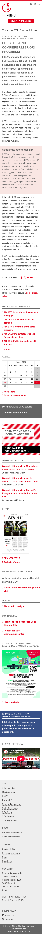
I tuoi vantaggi (8, 792)
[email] (31, 278)
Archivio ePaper (12, 562)
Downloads (7, 861)
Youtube (9, 919)
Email (4, 890)
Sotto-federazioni (10, 808)
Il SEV (5, 796)
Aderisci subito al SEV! (15, 413)
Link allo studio (11, 702)
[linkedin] (28, 278)
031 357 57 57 (12, 887)
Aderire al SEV (8, 788)
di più (7, 350)
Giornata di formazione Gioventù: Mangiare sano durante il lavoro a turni (19, 493)
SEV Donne (7, 812)
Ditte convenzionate (11, 853)
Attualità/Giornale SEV (12, 833)
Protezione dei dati (19, 929)
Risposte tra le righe (14, 606)
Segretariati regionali (11, 804)
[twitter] (25, 278)
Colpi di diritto (8, 849)
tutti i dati (9, 392)
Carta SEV (7, 800)
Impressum (30, 926)
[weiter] (37, 362)
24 (5, 383)
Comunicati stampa (11, 837)
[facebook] (22, 278)
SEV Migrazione (9, 820)
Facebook (9, 915)
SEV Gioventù (8, 816)
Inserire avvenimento (15, 395)
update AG (20, 931)
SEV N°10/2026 (12, 558)
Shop (4, 857)
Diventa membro (21, 21)
